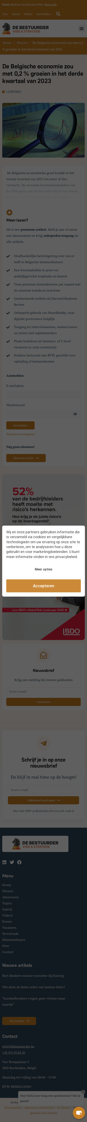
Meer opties (43, 569)
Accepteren (43, 585)
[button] (79, 1113)
